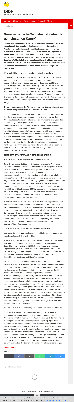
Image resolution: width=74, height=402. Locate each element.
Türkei (26, 21)
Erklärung (9, 26)
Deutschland (12, 367)
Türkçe (49, 21)
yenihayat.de (9, 347)
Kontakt (22, 392)
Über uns (7, 21)
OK (65, 400)
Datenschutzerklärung (46, 392)
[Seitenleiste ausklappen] (70, 26)
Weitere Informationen (53, 400)
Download (41, 21)
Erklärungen (17, 21)
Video (33, 21)
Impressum (32, 392)
